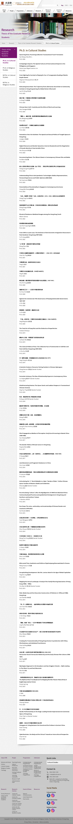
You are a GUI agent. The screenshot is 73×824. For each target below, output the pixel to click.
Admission (30, 11)
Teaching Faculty (16, 762)
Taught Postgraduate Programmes (37, 767)
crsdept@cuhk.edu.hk (55, 774)
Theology (3, 770)
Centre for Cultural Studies (16, 801)
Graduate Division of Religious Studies (28, 770)
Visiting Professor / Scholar (16, 772)
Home (3, 43)
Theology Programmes (26, 774)
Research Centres (48, 10)
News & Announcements (27, 794)
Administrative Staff (16, 781)
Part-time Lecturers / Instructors (15, 769)
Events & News (59, 10)
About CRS (4, 10)
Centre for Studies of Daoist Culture (17, 804)
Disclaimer (35, 822)
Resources (68, 11)
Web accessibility (44, 822)
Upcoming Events (27, 797)
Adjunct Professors (15, 764)
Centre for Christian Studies (16, 797)
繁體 (66, 5)
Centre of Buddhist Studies (16, 812)
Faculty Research (5, 793)
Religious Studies (5, 768)
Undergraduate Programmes (27, 762)
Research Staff (16, 779)
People (12, 11)
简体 (71, 5)
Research (38, 11)
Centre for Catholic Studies (16, 794)
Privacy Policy (27, 822)
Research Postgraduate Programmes (37, 771)
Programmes (20, 11)
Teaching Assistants (14, 776)
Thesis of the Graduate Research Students (30, 43)
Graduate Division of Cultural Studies (28, 766)
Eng (62, 5)
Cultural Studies (5, 766)
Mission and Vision (6, 762)
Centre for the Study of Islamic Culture (16, 808)
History (3, 764)
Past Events (26, 799)
